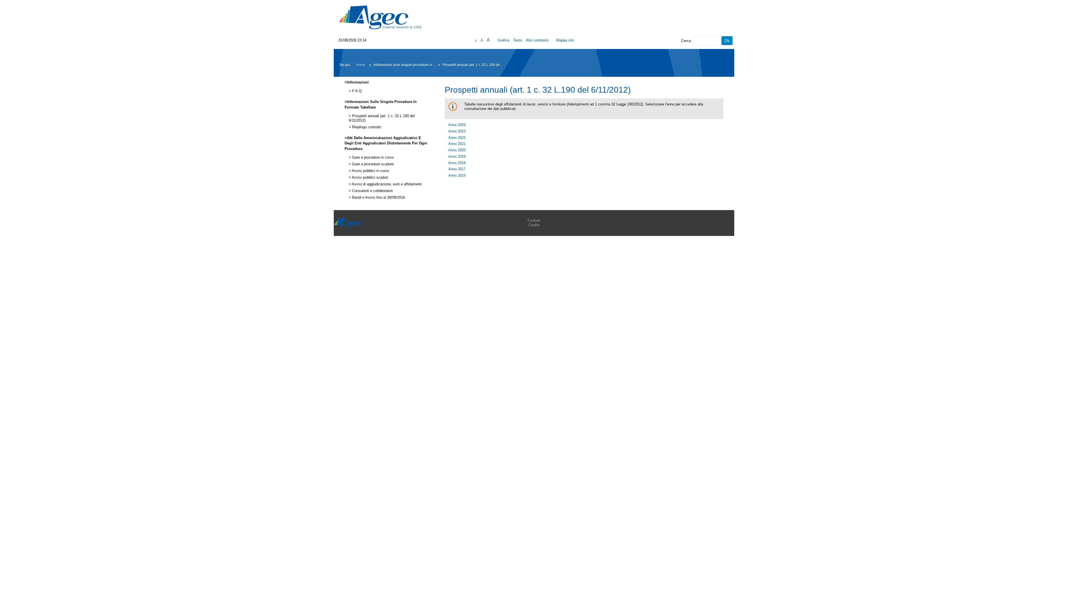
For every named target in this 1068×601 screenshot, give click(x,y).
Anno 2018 (457, 163)
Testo (517, 40)
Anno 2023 (457, 131)
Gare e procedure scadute (372, 164)
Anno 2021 (457, 144)
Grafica (503, 40)
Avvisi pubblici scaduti (369, 177)
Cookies (534, 220)
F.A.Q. (357, 91)
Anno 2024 (457, 125)
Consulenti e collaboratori (372, 191)
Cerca (686, 41)
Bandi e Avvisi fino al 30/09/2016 (378, 197)
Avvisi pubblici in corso (370, 171)
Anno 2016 (457, 175)
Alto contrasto (537, 40)
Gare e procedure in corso (372, 157)
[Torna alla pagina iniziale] (380, 17)
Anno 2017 (457, 169)
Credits (534, 225)
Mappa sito (565, 40)
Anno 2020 (457, 150)
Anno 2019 (457, 156)
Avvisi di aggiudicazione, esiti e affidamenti (386, 184)
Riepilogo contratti (366, 127)
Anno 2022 (457, 138)
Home (360, 65)
